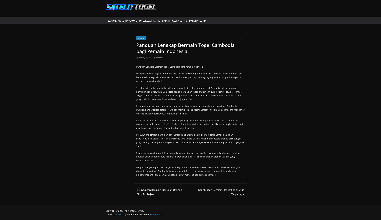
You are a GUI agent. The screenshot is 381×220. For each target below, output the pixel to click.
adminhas (160, 57)
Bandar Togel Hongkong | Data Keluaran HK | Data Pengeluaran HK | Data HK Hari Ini (157, 20)
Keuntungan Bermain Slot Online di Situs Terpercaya (221, 192)
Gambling (141, 38)
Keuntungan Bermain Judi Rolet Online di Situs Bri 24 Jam (160, 192)
